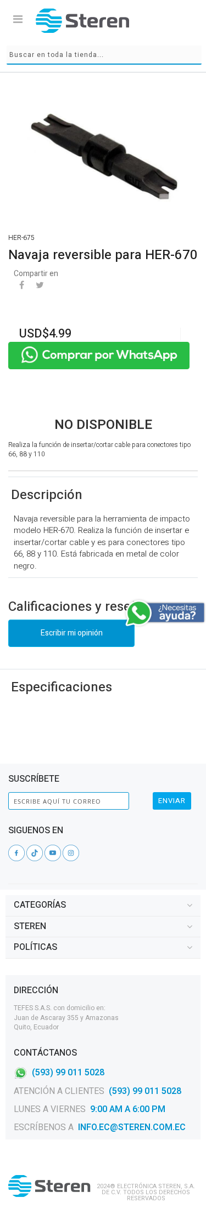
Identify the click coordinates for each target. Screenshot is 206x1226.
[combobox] (104, 55)
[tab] (103, 905)
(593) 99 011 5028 (68, 1072)
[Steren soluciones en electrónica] (82, 20)
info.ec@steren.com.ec (132, 1127)
